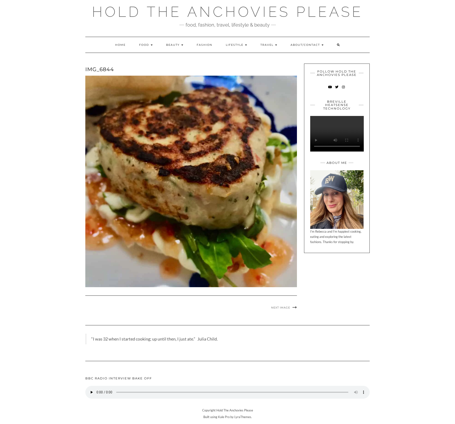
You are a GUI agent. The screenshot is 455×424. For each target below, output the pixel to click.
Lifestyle (235, 44)
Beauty (173, 44)
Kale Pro (224, 417)
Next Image (280, 307)
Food (144, 44)
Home (120, 44)
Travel (267, 44)
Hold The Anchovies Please (227, 12)
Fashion (204, 44)
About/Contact (306, 44)
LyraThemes (242, 417)
